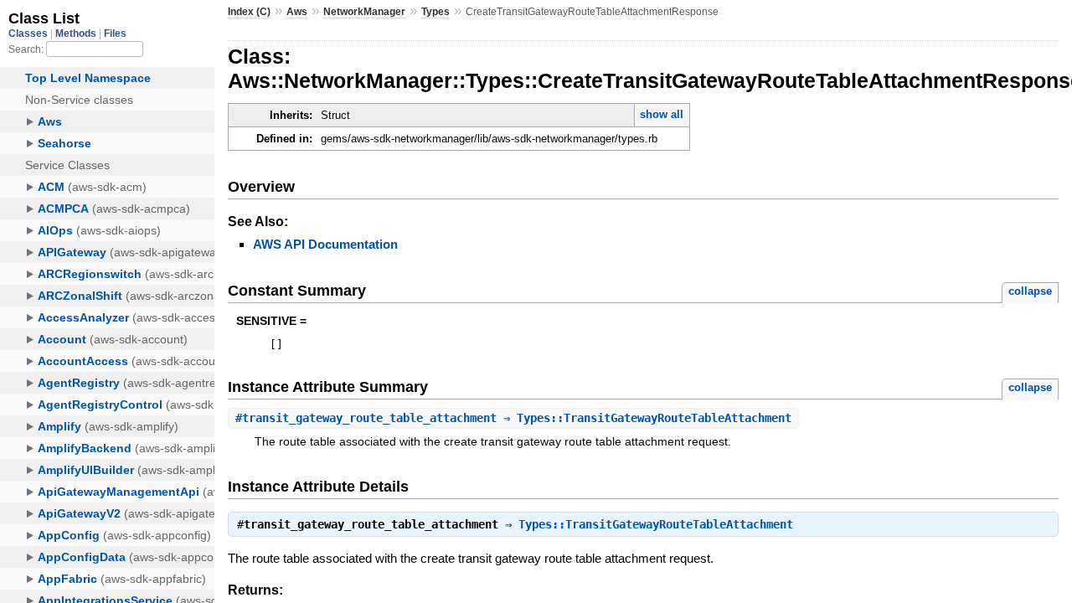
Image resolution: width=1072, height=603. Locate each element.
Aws (296, 12)
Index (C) (249, 12)
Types (435, 12)
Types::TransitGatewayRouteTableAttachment (655, 524)
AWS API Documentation (325, 244)
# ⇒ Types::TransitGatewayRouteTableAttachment (513, 418)
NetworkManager (364, 12)
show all (661, 114)
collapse (1030, 291)
